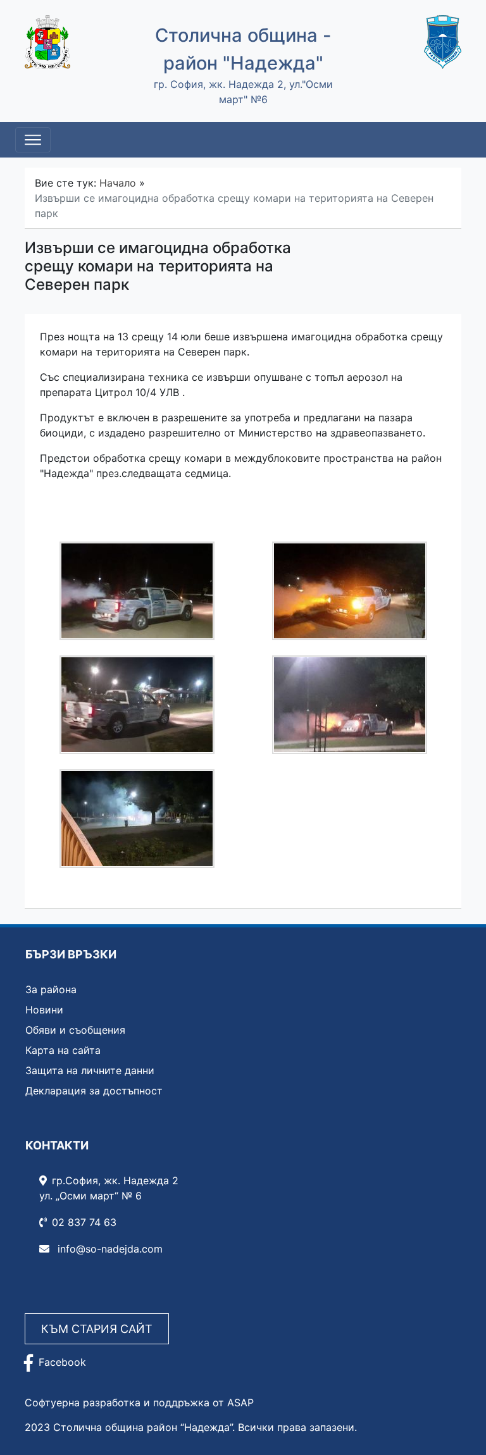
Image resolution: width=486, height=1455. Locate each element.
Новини (44, 1009)
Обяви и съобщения (75, 1030)
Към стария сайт (97, 1328)
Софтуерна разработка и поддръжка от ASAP (139, 1402)
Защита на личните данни (89, 1070)
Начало (117, 182)
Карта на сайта (63, 1050)
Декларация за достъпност (94, 1090)
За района (51, 989)
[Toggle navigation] (33, 139)
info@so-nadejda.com (108, 1248)
